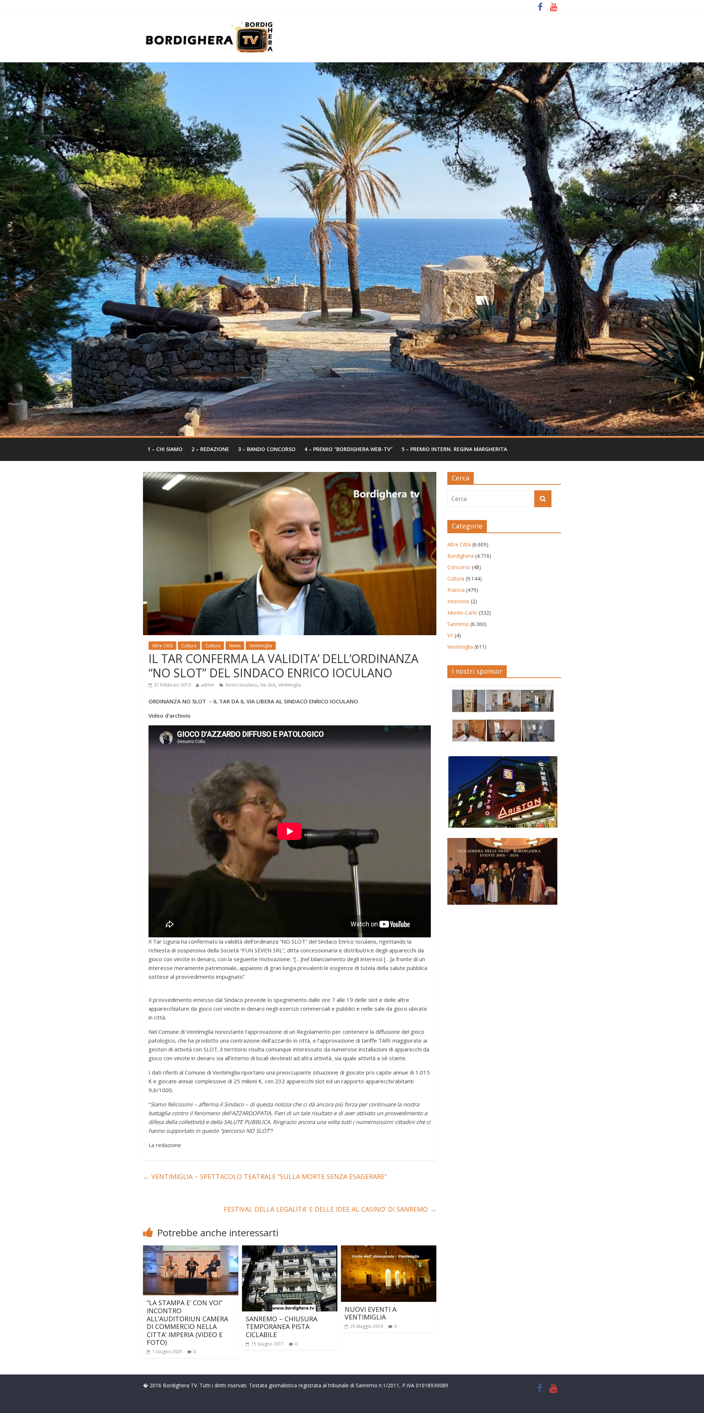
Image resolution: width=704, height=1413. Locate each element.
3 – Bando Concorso (267, 449)
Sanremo (458, 624)
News (235, 646)
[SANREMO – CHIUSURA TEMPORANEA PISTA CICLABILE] (289, 1250)
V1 (450, 635)
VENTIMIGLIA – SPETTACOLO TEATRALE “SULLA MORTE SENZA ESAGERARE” (265, 1176)
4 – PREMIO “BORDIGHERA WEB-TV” (348, 449)
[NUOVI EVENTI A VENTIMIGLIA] (388, 1250)
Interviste (458, 601)
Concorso (458, 567)
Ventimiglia (260, 646)
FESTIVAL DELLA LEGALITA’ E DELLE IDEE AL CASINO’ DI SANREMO (330, 1209)
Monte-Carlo (462, 612)
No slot (267, 685)
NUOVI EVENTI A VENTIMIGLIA (370, 1313)
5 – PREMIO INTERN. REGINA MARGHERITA (454, 449)
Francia (456, 589)
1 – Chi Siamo (165, 449)
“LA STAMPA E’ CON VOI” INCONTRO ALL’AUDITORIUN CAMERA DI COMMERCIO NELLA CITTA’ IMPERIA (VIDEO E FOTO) (187, 1322)
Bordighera (460, 555)
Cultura (189, 646)
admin (207, 685)
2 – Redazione (210, 449)
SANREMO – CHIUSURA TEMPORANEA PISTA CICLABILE (281, 1326)
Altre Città (162, 646)
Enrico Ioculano (241, 685)
